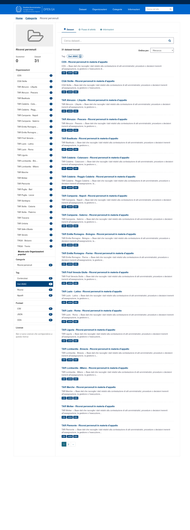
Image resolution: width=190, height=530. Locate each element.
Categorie (117, 9)
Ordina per (143, 50)
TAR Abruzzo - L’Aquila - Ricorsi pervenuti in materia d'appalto (94, 100)
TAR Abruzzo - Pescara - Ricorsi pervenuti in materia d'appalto (94, 119)
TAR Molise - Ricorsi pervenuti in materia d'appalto (88, 406)
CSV (64, 73)
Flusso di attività (88, 29)
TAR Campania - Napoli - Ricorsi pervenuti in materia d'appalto (94, 195)
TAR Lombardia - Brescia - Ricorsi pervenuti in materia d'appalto (95, 348)
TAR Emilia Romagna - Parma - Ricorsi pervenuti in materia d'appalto (98, 253)
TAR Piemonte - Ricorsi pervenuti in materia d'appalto (90, 425)
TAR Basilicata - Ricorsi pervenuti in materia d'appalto (90, 138)
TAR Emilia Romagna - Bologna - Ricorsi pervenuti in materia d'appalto (99, 234)
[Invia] (170, 9)
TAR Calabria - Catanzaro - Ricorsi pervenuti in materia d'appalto (95, 157)
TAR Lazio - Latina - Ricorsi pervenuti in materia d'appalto (92, 291)
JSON (70, 73)
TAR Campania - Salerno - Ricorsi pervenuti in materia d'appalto (95, 214)
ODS (75, 73)
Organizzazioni (99, 9)
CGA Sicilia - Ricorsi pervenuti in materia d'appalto (88, 81)
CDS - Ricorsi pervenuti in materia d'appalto (85, 61)
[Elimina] (80, 56)
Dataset (83, 9)
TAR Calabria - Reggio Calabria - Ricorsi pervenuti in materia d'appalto (98, 176)
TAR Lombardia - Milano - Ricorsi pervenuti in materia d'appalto (95, 367)
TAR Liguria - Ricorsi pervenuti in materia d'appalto (88, 329)
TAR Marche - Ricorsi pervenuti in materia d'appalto (89, 387)
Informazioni (134, 9)
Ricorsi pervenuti (49, 18)
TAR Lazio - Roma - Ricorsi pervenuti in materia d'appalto (92, 310)
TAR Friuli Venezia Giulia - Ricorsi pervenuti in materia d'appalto (95, 272)
